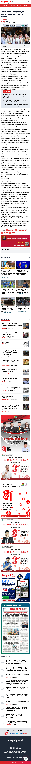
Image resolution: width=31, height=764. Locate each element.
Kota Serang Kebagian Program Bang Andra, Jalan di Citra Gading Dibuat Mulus (17, 722)
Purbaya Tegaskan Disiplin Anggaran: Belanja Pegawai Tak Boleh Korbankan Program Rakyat (17, 708)
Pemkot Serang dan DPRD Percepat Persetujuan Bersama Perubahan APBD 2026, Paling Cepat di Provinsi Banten (17, 669)
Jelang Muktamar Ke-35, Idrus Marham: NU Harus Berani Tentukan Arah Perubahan (17, 689)
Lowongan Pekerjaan (15, 759)
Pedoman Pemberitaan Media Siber (15, 757)
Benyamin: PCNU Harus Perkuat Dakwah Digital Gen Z (17, 675)
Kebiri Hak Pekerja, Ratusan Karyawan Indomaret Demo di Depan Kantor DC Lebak (17, 696)
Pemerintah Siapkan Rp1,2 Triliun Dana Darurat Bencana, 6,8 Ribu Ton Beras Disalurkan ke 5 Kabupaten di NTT (17, 681)
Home (2, 9)
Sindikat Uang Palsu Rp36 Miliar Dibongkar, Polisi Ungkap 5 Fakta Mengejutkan (15, 716)
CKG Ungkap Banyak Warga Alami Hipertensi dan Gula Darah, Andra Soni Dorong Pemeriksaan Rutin (16, 662)
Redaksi (12, 756)
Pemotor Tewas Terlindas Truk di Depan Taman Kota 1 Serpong (17, 702)
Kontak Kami (18, 756)
